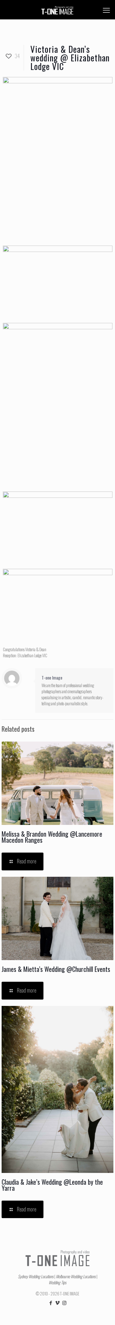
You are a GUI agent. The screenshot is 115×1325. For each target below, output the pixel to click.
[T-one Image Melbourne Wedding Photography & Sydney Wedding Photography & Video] (57, 9)
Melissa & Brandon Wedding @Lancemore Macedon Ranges (52, 837)
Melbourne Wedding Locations (76, 1276)
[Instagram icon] (64, 1302)
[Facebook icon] (51, 1302)
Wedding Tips (57, 1282)
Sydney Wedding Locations (36, 1276)
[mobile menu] (106, 9)
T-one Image (52, 677)
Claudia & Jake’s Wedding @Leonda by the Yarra (52, 1185)
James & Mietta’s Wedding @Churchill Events (56, 969)
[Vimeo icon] (57, 1302)
